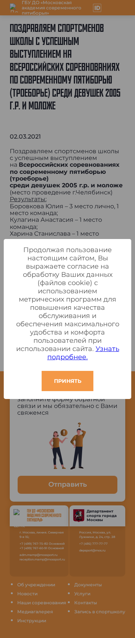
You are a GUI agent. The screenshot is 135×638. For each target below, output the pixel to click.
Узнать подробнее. (83, 353)
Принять (67, 381)
